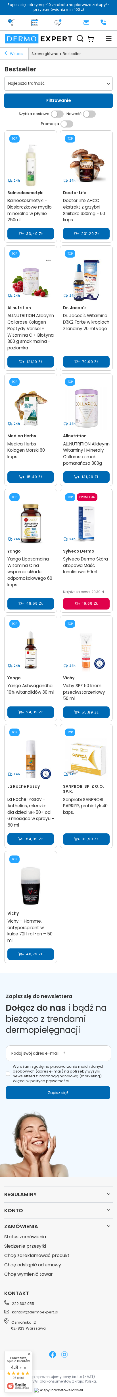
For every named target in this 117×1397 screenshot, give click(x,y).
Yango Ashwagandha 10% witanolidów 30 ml (30, 689)
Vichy (68, 678)
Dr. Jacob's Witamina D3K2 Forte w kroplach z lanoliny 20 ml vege (86, 322)
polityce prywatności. (50, 1081)
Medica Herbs (21, 436)
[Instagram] (64, 1355)
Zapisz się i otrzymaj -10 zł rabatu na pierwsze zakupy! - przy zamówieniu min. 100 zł (58, 7)
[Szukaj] (80, 38)
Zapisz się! (58, 1092)
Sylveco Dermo (78, 551)
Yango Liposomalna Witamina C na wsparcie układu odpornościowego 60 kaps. (29, 572)
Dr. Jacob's (75, 308)
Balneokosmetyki (25, 193)
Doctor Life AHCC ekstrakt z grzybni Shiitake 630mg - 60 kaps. (84, 210)
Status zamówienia (25, 1237)
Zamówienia (21, 1226)
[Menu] (108, 38)
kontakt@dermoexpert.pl (35, 1312)
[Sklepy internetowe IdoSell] (58, 1390)
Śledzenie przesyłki (25, 1246)
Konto (13, 1210)
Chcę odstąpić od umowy (32, 1265)
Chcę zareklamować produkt (37, 1256)
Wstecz (16, 53)
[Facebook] (52, 1355)
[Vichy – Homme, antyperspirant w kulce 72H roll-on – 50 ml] (30, 886)
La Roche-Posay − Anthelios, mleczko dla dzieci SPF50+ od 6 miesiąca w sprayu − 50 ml (30, 812)
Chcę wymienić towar (28, 1274)
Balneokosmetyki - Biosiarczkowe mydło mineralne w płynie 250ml (29, 210)
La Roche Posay (23, 786)
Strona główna (45, 53)
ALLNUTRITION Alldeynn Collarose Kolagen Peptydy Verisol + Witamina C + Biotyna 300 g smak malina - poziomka (30, 332)
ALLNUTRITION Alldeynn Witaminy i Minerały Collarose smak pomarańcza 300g (86, 453)
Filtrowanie (58, 100)
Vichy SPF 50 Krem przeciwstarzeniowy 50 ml (84, 692)
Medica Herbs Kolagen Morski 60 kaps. (26, 450)
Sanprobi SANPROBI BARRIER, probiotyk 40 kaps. (85, 806)
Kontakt (16, 1293)
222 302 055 (23, 1303)
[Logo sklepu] (38, 39)
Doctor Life (74, 193)
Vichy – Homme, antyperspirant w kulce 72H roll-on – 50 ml (30, 930)
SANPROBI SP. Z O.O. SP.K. (83, 789)
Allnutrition (19, 308)
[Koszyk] (93, 38)
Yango (14, 551)
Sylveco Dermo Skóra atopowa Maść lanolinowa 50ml (85, 565)
